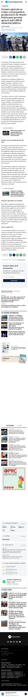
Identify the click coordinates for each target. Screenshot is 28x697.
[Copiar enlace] (24, 57)
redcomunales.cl (5, 651)
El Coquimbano (17, 672)
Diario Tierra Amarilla (10, 666)
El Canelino (18, 676)
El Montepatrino (10, 674)
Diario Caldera (18, 664)
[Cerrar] (26, 694)
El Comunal (3, 672)
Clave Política (16, 683)
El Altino (18, 666)
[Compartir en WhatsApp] (17, 57)
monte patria (5, 292)
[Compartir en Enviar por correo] (21, 57)
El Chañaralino (11, 664)
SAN (11, 292)
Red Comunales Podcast (10, 685)
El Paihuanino (10, 673)
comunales (17, 291)
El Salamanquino (10, 677)
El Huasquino (10, 667)
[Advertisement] (14, 377)
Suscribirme (14, 280)
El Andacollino (17, 673)
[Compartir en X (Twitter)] (14, 57)
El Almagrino (4, 664)
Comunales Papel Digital (6, 683)
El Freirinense (17, 667)
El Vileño (17, 677)
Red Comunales (6, 26)
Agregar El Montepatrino (7, 30)
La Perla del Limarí (19, 674)
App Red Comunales (22, 685)
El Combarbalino (11, 676)
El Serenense (10, 672)
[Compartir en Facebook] (10, 57)
